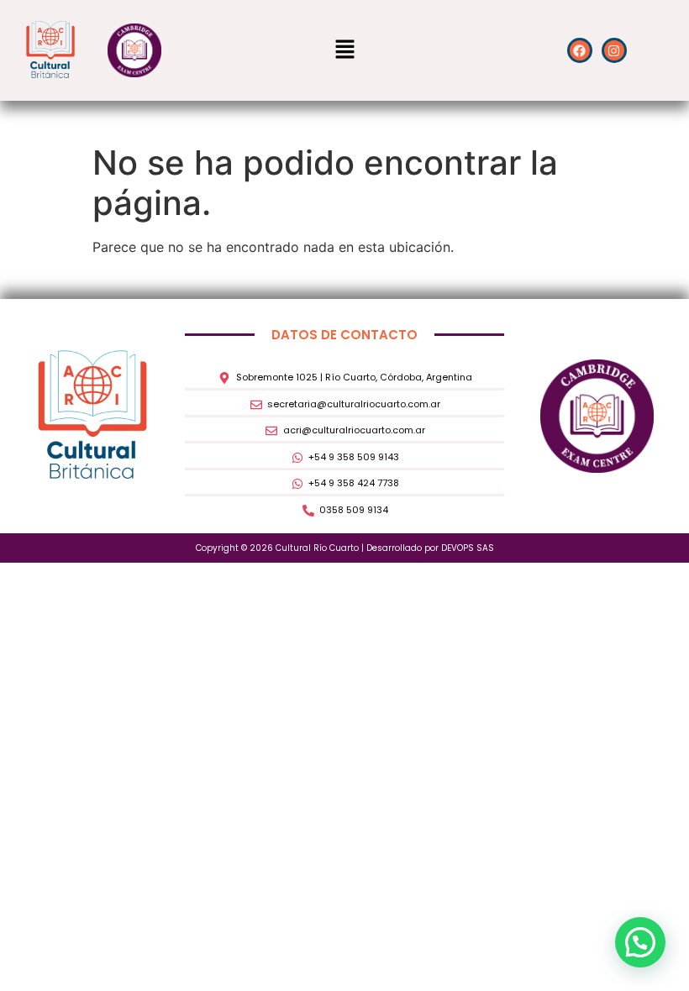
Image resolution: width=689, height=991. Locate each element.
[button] (344, 50)
